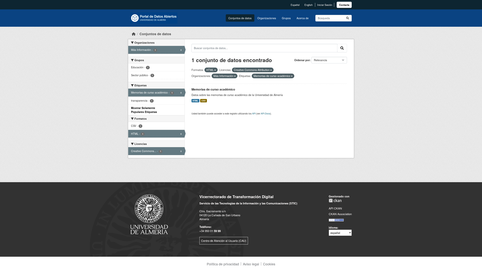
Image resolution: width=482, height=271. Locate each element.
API (254, 113)
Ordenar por (302, 60)
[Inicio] (134, 33)
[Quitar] (215, 70)
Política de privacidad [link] (223, 263)
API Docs (265, 113)
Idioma (333, 227)
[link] (344, 5)
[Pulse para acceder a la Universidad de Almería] (149, 214)
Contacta (344, 5)
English (308, 5)
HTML (195, 100)
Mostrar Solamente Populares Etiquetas (144, 110)
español (295, 5)
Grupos (286, 18)
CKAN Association (340, 214)
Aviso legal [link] (251, 263)
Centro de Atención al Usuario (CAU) (223, 241)
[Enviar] (347, 18)
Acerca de (303, 18)
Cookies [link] (269, 263)
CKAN (335, 200)
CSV (203, 100)
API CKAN (335, 208)
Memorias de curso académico (213, 89)
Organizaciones (266, 18)
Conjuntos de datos (240, 18)
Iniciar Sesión (324, 5)
